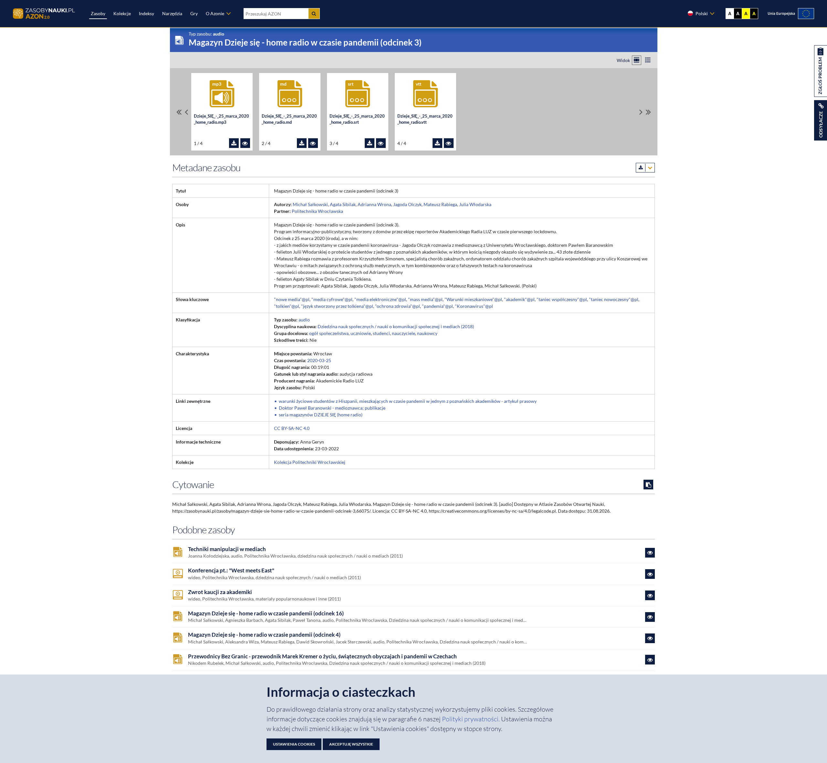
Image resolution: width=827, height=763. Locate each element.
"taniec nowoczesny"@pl (613, 299)
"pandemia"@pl (437, 306)
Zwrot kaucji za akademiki (220, 592)
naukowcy (427, 333)
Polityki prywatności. (471, 719)
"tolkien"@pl (286, 306)
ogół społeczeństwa (329, 333)
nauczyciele (403, 333)
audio (304, 319)
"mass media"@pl (425, 299)
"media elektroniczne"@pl (380, 299)
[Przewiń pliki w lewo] (186, 112)
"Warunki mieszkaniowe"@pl (473, 299)
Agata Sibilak (343, 204)
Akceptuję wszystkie (351, 744)
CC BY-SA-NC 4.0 (291, 428)
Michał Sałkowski (310, 204)
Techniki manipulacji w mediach (227, 549)
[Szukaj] (314, 13)
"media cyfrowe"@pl (331, 299)
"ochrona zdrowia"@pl (397, 306)
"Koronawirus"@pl (474, 306)
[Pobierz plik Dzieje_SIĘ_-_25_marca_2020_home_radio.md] (302, 143)
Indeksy (146, 13)
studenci (381, 333)
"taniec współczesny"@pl (562, 299)
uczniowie (361, 333)
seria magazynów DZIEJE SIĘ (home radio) (320, 414)
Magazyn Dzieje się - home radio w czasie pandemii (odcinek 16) (266, 613)
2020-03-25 (319, 360)
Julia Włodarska (475, 204)
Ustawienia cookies (294, 744)
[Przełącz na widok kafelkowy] (636, 60)
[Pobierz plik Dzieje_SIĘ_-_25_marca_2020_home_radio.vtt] (437, 143)
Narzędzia (172, 13)
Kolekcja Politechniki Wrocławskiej (309, 462)
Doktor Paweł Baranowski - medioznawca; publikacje (332, 408)
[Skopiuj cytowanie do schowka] (648, 484)
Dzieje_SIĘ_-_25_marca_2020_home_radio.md (289, 119)
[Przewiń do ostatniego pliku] (648, 112)
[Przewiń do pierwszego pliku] (179, 112)
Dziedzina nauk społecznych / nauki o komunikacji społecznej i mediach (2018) (396, 326)
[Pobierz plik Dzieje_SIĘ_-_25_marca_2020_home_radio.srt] (369, 143)
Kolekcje (122, 13)
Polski (702, 13)
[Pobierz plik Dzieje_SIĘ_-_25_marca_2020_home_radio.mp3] (234, 143)
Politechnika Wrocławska (317, 211)
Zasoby (98, 13)
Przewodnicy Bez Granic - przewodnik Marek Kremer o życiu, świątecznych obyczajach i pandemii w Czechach (322, 656)
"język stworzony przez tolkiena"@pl (337, 306)
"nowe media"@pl (291, 299)
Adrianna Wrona (374, 204)
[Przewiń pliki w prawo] (641, 112)
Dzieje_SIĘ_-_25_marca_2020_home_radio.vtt (425, 119)
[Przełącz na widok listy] (648, 60)
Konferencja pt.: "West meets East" (231, 570)
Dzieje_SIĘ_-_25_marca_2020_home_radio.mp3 (221, 119)
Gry (194, 13)
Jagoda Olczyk (407, 204)
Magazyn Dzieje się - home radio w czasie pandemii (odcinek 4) (264, 635)
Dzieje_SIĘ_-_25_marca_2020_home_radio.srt (357, 119)
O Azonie (215, 13)
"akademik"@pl (519, 299)
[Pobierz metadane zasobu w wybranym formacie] (645, 167)
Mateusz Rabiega (440, 204)
